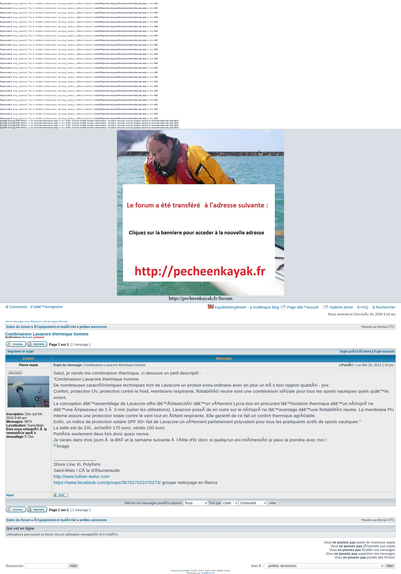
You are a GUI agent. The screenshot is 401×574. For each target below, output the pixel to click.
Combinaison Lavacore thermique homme (47, 334)
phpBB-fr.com (208, 573)
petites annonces (93, 327)
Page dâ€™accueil (303, 307)
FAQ (364, 307)
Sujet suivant (384, 351)
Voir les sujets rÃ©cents (55, 321)
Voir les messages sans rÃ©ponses (23, 321)
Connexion (17, 307)
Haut (10, 495)
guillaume (38, 337)
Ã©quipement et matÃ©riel (55, 327)
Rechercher (385, 307)
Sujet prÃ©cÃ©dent (355, 351)
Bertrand (27, 337)
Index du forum (18, 327)
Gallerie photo (341, 307)
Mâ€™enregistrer (48, 307)
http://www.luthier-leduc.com (81, 476)
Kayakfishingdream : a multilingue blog (247, 307)
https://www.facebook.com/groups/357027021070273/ (107, 482)
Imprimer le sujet (21, 351)
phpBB (186, 570)
